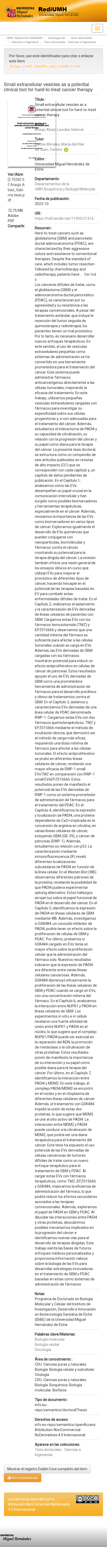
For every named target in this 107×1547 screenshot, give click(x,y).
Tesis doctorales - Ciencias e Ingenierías (70, 42)
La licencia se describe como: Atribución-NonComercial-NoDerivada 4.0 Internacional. (39, 1504)
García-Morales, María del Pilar (59, 144)
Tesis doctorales (81, 38)
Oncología (43, 1350)
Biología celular (47, 1344)
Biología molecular (50, 1339)
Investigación (56, 38)
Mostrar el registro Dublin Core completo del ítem (47, 1469)
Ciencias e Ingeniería (24, 42)
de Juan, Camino (48, 149)
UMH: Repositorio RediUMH (24, 38)
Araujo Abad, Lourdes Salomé (59, 130)
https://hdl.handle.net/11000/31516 (64, 218)
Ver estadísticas (24, 1478)
